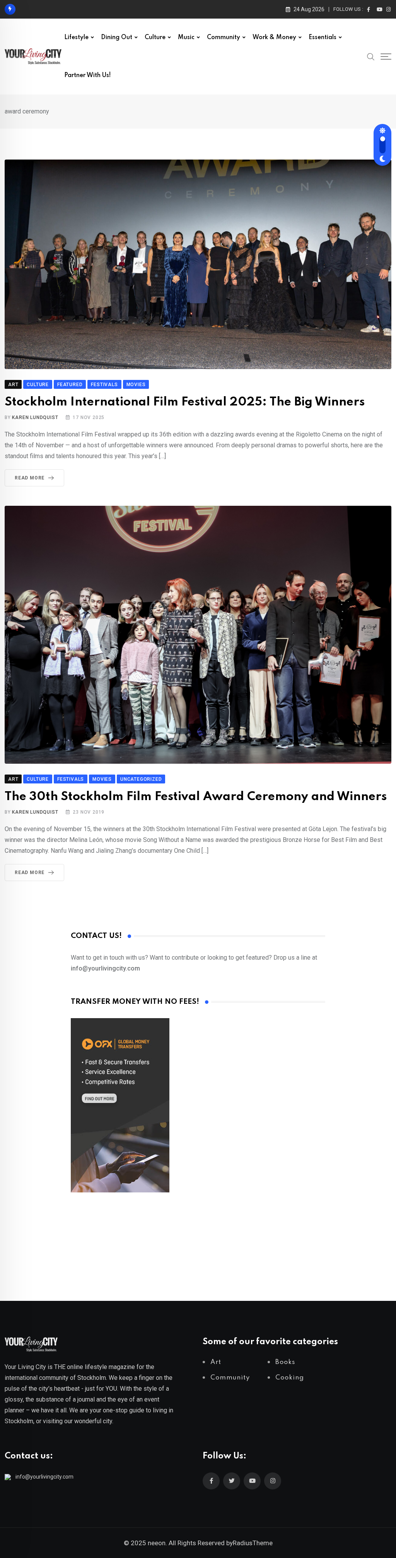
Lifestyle (76, 37)
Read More (29, 478)
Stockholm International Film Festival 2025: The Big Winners (185, 402)
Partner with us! (87, 75)
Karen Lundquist (35, 417)
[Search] (371, 56)
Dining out (116, 37)
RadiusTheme (253, 1543)
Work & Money (274, 37)
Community (223, 37)
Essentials (322, 37)
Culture (155, 37)
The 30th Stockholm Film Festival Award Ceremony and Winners (196, 797)
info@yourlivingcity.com (44, 1477)
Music (186, 37)
